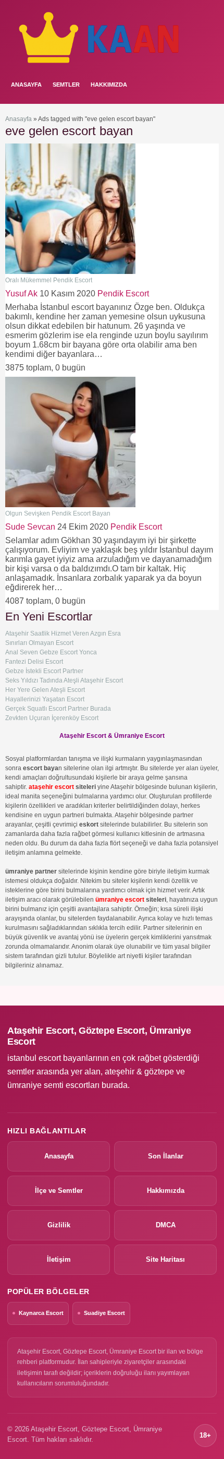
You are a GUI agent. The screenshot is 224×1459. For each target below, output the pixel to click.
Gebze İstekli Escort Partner (44, 671)
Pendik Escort (123, 293)
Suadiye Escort (104, 1313)
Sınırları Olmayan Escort (39, 643)
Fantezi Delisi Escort (34, 661)
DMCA (166, 1225)
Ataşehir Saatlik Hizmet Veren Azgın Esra (63, 633)
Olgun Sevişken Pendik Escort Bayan (57, 513)
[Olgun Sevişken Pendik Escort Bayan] (70, 505)
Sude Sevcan (30, 526)
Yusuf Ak (21, 293)
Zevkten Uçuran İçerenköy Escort (51, 718)
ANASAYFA (26, 84)
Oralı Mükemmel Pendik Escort (48, 280)
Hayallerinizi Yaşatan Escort (44, 699)
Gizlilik (58, 1225)
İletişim (59, 1259)
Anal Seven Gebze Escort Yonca (51, 652)
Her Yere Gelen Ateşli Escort (45, 689)
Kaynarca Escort (41, 1313)
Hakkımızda (109, 84)
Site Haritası (165, 1259)
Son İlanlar (165, 1156)
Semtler (66, 84)
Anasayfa (18, 119)
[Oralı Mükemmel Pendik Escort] (70, 272)
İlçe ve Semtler (59, 1190)
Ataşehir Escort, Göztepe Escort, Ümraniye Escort (99, 1036)
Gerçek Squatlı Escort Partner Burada (58, 708)
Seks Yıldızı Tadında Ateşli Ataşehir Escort (64, 680)
